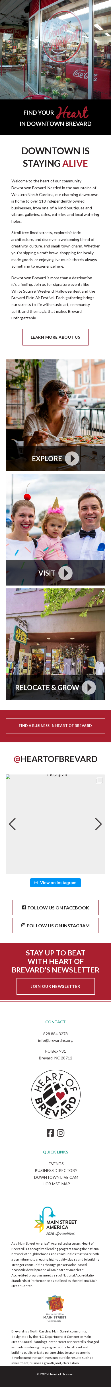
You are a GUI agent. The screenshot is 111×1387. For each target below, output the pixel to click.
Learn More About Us (56, 337)
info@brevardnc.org (55, 1040)
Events (56, 1163)
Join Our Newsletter (55, 986)
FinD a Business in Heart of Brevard (55, 726)
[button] (55, 870)
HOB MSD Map (56, 1183)
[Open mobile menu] (100, 5)
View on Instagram (58, 882)
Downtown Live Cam (56, 1177)
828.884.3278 (55, 1033)
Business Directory (56, 1170)
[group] (55, 824)
